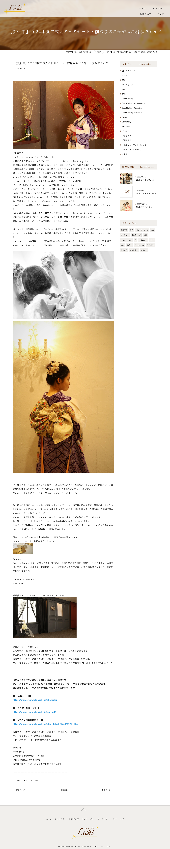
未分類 (125, 154)
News (124, 117)
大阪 (152, 230)
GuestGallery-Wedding (132, 108)
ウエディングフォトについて (134, 145)
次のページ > (107, 790)
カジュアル (150, 245)
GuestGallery (127, 98)
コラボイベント (128, 135)
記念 (124, 94)
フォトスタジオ (126, 240)
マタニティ (143, 240)
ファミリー (125, 235)
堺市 (145, 235)
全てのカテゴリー (129, 70)
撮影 (124, 89)
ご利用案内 (17, 780)
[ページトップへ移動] (83, 809)
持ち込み (124, 250)
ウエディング (127, 84)
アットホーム (139, 245)
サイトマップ (118, 819)
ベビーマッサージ (142, 230)
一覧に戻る (63, 790)
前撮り (129, 245)
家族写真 (124, 230)
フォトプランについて (30, 780)
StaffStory (126, 121)
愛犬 (131, 230)
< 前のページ (20, 790)
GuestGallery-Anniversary (133, 103)
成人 (122, 245)
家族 (124, 80)
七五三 (152, 240)
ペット (125, 75)
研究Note (126, 126)
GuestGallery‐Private (132, 112)
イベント (126, 131)
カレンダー (134, 250)
